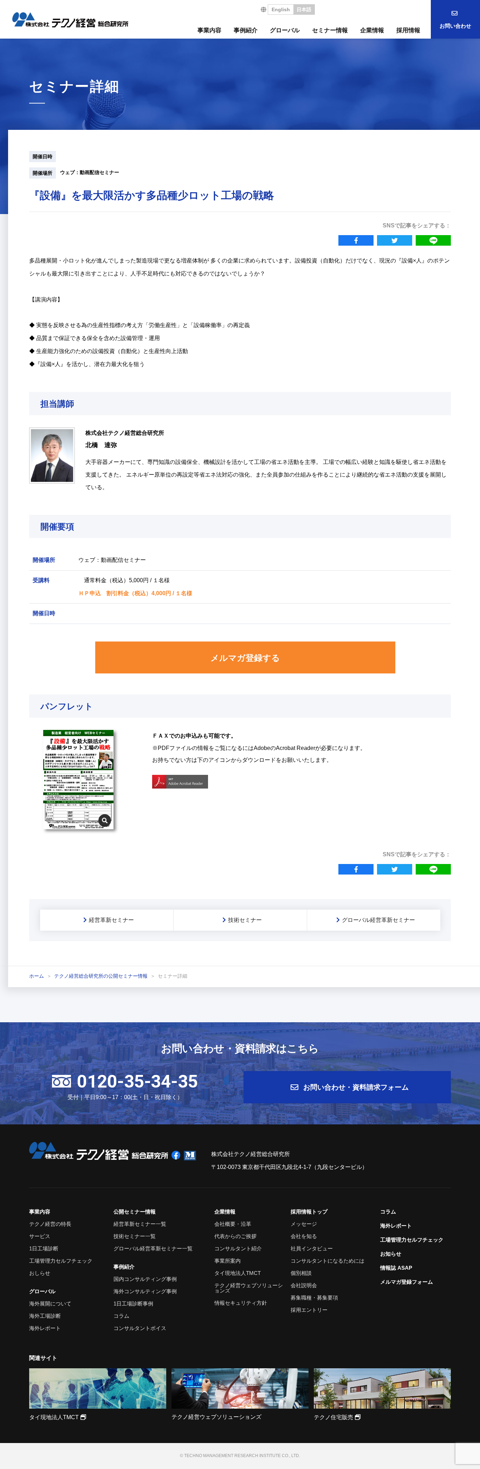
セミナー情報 (330, 30)
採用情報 (408, 30)
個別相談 (301, 1273)
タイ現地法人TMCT (237, 1273)
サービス (39, 1236)
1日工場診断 (43, 1248)
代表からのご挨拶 (235, 1236)
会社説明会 (304, 1285)
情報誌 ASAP (396, 1268)
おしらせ (39, 1273)
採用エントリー (309, 1310)
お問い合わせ (455, 26)
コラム (121, 1316)
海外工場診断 (45, 1316)
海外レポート (45, 1328)
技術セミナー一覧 (134, 1236)
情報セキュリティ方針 (240, 1303)
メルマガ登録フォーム (406, 1282)
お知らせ (390, 1254)
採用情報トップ (309, 1212)
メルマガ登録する (245, 658)
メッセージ (304, 1224)
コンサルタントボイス (139, 1328)
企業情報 (372, 30)
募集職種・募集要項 (314, 1298)
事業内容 (209, 30)
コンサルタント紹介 (238, 1248)
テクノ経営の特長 (50, 1224)
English (281, 9)
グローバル (285, 30)
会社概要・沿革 (232, 1224)
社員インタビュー (312, 1248)
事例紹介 (246, 30)
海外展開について (50, 1304)
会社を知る (304, 1236)
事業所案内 (227, 1261)
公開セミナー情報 (134, 1212)
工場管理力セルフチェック (60, 1261)
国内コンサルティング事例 (145, 1279)
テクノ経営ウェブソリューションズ (248, 1288)
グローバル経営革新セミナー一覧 (153, 1248)
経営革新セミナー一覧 (139, 1224)
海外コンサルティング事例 (145, 1291)
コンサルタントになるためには (327, 1261)
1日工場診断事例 (133, 1304)
